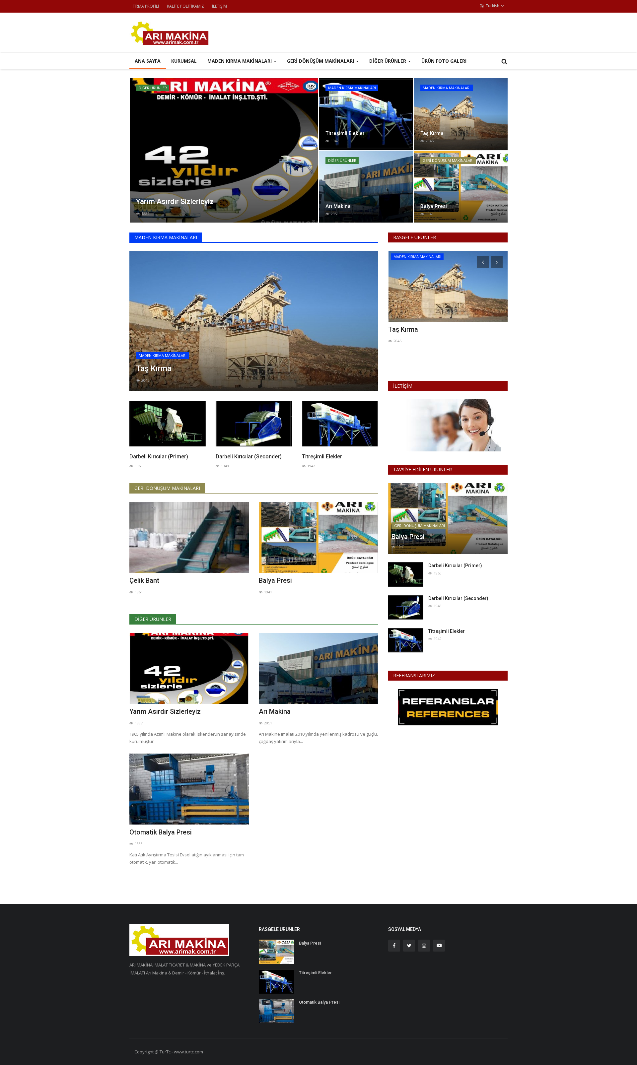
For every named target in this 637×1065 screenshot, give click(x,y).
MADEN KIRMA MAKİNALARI (165, 237)
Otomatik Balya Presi (160, 832)
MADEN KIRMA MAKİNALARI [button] (240, 61)
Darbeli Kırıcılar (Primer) (158, 456)
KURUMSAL (184, 61)
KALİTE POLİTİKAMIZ (185, 6)
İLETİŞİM (219, 6)
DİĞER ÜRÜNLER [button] (388, 61)
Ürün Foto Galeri (443, 61)
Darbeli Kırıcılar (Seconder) (249, 456)
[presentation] (136, 150)
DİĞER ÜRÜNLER (152, 619)
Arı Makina (275, 711)
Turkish (492, 6)
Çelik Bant (144, 580)
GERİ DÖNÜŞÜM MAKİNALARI (167, 488)
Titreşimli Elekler (322, 456)
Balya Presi (275, 580)
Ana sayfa (148, 61)
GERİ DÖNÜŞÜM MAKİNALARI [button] (321, 61)
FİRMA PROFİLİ (146, 6)
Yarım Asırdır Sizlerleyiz (165, 711)
